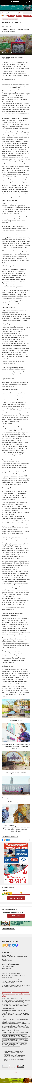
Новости (4, 12)
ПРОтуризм (19, 15)
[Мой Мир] (7, 840)
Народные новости (12, 12)
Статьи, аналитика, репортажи (10, 19)
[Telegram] (9, 840)
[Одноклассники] (5, 840)
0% (3, 893)
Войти (29, 2)
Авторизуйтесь (16, 915)
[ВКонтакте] (2, 840)
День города (11, 15)
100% (21, 893)
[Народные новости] (27, 2)
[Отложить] (11, 52)
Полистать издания (7, 977)
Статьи (21, 12)
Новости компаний (8, 929)
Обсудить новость (16, 898)
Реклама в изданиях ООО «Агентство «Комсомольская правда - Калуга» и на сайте (16, 994)
